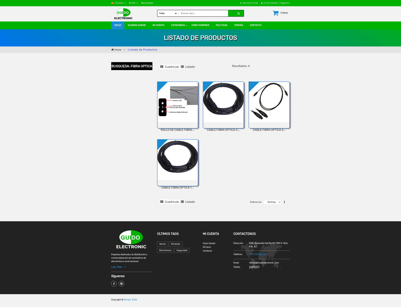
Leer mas (116, 267)
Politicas (221, 25)
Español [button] (119, 3)
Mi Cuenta (158, 25)
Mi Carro (207, 247)
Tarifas (238, 25)
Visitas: (237, 267)
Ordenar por (256, 202)
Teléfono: (238, 254)
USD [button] (133, 3)
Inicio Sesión (209, 243)
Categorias (178, 25)
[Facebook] (114, 283)
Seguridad (182, 250)
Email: (236, 262)
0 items (284, 13)
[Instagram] (121, 283)
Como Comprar (200, 25)
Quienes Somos (137, 25)
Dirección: (238, 243)
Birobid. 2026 (130, 299)
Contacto (255, 25)
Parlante (175, 244)
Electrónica (165, 250)
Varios (162, 244)
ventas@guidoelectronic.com (264, 262)
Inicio (117, 25)
